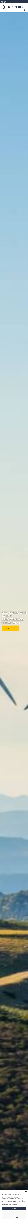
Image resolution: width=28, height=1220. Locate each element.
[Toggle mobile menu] (25, 10)
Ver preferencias (14, 1217)
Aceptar (14, 1208)
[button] (25, 1191)
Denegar (14, 1213)
